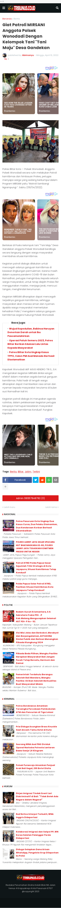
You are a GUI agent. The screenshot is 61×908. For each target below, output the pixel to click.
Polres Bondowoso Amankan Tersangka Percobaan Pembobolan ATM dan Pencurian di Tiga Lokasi (35, 709)
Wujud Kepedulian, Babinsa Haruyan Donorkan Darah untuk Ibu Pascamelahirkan (30, 332)
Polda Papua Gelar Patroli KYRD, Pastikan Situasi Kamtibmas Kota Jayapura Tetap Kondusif (34, 586)
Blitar (20, 471)
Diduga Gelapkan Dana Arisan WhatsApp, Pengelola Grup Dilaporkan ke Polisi (37, 852)
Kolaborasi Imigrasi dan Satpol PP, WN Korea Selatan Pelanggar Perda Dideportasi (37, 834)
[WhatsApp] (49, 480)
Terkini (36, 471)
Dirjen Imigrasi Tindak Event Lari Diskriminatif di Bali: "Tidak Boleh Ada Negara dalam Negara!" (37, 796)
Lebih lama (51, 507)
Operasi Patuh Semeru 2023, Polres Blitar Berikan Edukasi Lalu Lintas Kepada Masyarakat (30, 344)
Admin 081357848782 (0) (30, 498)
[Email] (56, 480)
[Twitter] (36, 480)
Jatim (28, 471)
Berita (17, 18)
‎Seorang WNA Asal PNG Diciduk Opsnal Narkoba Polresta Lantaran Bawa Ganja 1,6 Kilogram (35, 747)
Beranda (7, 18)
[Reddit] (42, 480)
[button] (3, 8)
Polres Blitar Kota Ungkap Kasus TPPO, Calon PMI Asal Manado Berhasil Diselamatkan (30, 356)
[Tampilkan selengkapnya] (5, 487)
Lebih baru (9, 507)
